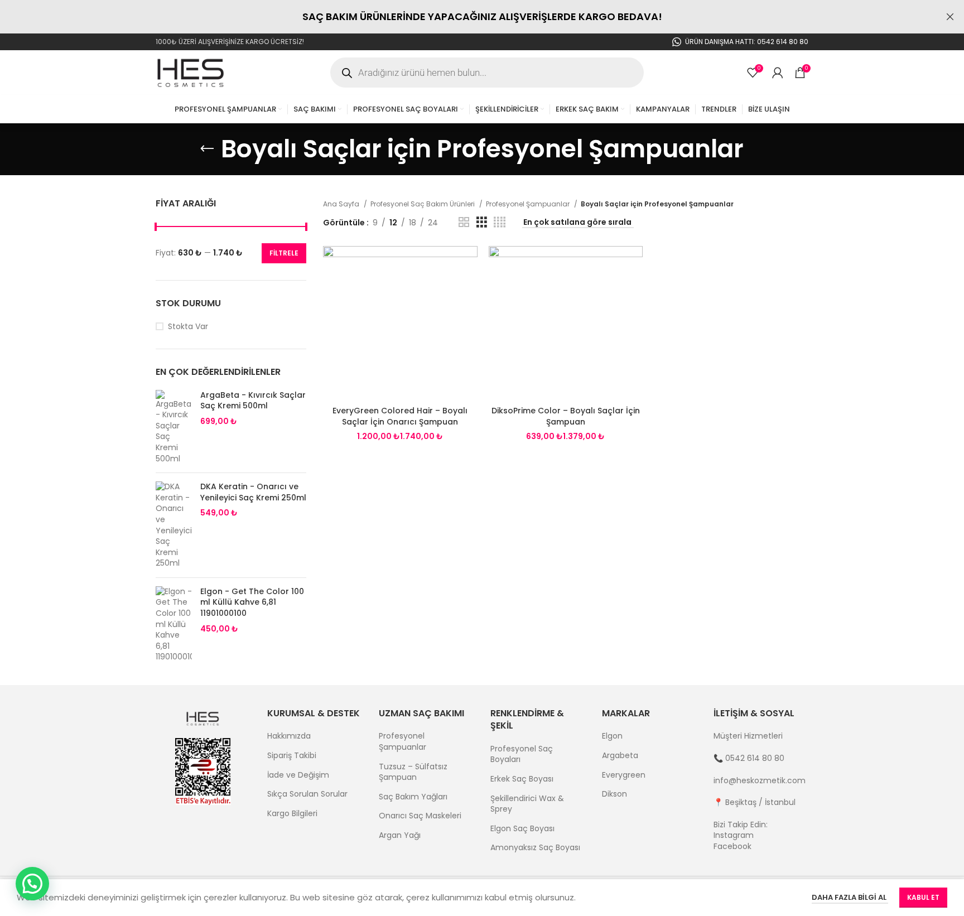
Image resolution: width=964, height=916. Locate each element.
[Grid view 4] (499, 222)
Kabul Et (923, 897)
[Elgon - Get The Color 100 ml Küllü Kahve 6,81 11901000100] (174, 624)
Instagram (734, 835)
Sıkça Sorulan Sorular (307, 794)
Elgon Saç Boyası (522, 828)
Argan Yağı (400, 835)
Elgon (612, 736)
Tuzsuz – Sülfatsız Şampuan (413, 772)
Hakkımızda (289, 736)
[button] (32, 883)
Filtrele (283, 253)
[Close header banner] (950, 16)
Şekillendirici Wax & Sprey (527, 804)
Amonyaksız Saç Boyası (535, 847)
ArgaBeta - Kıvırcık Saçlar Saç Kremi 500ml (253, 401)
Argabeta (620, 755)
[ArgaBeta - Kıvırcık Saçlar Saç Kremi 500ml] (174, 427)
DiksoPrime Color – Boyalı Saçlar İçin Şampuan (565, 416)
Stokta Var (188, 326)
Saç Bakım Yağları (413, 797)
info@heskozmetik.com (760, 780)
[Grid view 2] (464, 222)
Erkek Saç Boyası (521, 779)
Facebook (732, 846)
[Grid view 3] (481, 222)
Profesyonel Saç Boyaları (521, 754)
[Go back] (207, 149)
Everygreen (623, 775)
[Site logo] (191, 72)
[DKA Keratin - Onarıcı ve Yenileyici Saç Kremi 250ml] (174, 525)
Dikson (614, 794)
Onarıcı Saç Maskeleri (420, 816)
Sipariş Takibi (291, 755)
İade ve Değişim (298, 775)
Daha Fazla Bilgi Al (850, 897)
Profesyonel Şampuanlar (528, 204)
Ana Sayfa (342, 204)
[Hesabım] (778, 72)
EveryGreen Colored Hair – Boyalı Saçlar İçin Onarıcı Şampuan (399, 416)
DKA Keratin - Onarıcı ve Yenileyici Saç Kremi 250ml (253, 492)
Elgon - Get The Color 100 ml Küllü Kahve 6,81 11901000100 (252, 602)
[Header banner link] (465, 16)
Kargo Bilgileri (292, 813)
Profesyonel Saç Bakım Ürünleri (423, 204)
